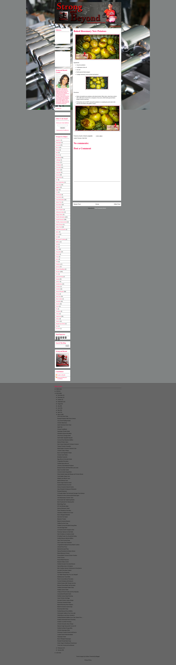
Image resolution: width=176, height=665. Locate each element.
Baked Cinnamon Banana (63, 521)
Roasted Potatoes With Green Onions (66, 418)
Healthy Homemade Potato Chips (65, 587)
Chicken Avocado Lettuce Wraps (65, 623)
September (60, 401)
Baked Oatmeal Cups (62, 480)
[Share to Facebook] (100, 136)
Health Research (60, 219)
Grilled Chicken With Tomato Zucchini (66, 583)
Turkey (57, 313)
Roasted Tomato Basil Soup (64, 641)
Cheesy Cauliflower (62, 429)
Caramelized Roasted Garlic (64, 593)
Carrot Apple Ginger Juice (63, 476)
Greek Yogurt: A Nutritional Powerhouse (67, 643)
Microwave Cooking (61, 239)
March (59, 414)
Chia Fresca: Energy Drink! (64, 435)
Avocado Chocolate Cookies (64, 570)
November (60, 397)
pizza (57, 259)
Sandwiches (59, 284)
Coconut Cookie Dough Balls (64, 472)
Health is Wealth (61, 375)
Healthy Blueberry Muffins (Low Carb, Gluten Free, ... (70, 617)
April (59, 412)
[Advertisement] (97, 191)
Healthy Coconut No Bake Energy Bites (67, 525)
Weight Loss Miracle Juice (63, 478)
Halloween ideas (60, 212)
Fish (57, 192)
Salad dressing (59, 276)
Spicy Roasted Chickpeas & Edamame (66, 489)
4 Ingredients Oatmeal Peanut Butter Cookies (68, 544)
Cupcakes (58, 172)
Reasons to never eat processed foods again (68, 495)
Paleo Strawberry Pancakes (64, 510)
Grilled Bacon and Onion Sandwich (66, 615)
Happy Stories (59, 214)
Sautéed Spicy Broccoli (63, 463)
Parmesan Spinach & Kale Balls (65, 531)
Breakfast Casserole (62, 457)
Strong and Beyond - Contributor (62, 378)
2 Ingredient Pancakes (62, 461)
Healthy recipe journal (61, 222)
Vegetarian (58, 316)
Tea (57, 308)
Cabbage (58, 160)
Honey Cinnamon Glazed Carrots (65, 487)
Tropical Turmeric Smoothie (64, 446)
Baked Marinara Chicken (63, 553)
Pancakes (58, 251)
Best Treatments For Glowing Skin (65, 502)
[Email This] (96, 136)
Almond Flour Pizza (62, 546)
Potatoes (58, 264)
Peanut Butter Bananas (63, 559)
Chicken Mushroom (62, 422)
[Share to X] (99, 136)
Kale (57, 237)
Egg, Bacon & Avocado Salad (64, 459)
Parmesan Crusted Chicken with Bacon (67, 632)
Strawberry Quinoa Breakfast (64, 433)
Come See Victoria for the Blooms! (65, 645)
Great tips (58, 207)
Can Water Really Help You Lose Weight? (67, 574)
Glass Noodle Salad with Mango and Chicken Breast (70, 474)
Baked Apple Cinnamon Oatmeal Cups (66, 448)
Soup (57, 306)
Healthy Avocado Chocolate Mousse (66, 564)
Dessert (58, 174)
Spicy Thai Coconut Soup (63, 540)
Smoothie (58, 301)
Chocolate (58, 167)
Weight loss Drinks (60, 323)
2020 (57, 389)
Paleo (57, 249)
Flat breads (58, 194)
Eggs (57, 189)
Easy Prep (58, 184)
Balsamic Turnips (61, 519)
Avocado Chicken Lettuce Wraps (65, 600)
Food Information (60, 199)
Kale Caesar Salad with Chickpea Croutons (68, 444)
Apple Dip (59, 427)
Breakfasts (58, 157)
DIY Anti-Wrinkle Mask (62, 506)
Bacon (57, 147)
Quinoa (57, 266)
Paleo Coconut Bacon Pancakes (65, 579)
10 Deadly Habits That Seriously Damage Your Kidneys (70, 493)
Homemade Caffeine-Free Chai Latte (66, 613)
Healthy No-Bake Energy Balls (64, 628)
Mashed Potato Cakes (62, 442)
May (59, 410)
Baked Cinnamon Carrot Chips (64, 606)
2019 (57, 391)
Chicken (58, 162)
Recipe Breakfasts (60, 269)
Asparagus (58, 142)
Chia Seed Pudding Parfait (63, 420)
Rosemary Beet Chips (62, 608)
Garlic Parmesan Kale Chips (64, 425)
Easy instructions (60, 182)
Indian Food (59, 227)
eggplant (58, 187)
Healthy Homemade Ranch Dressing (66, 619)
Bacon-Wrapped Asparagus (64, 638)
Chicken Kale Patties (62, 454)
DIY (57, 179)
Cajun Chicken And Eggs (63, 598)
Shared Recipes (60, 291)
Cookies (58, 169)
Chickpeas (58, 164)
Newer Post (77, 204)
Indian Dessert (59, 224)
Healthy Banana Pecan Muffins (65, 611)
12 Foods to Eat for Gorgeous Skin (65, 529)
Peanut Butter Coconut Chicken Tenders (67, 555)
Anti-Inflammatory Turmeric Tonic (65, 497)
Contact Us (58, 108)
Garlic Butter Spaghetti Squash (64, 437)
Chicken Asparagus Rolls (63, 630)
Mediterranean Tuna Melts (63, 576)
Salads (57, 279)
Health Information (60, 217)
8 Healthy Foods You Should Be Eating (67, 536)
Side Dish (84, 138)
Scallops (58, 286)
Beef (57, 152)
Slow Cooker (59, 299)
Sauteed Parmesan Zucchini (64, 484)
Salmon (58, 281)
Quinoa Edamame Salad (63, 508)
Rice (57, 274)
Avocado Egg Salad (62, 527)
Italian (57, 232)
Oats (57, 244)
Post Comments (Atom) (100, 208)
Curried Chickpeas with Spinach (65, 581)
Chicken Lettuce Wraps (63, 450)
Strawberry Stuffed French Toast (65, 512)
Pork (57, 261)
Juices (57, 234)
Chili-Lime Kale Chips (62, 416)
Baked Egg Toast (61, 504)
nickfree (87, 656)
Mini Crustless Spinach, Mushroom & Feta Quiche (69, 568)
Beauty (57, 150)
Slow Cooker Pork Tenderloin (64, 542)
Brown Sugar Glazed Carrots (64, 482)
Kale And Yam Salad (62, 516)
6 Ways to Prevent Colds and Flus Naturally (68, 591)
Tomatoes (58, 311)
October (60, 399)
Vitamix (57, 321)
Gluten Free (59, 202)
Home (97, 204)
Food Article (59, 197)
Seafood (58, 289)
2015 (57, 393)
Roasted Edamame (62, 491)
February (60, 648)
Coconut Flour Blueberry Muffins (65, 440)
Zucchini (58, 328)
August (59, 403)
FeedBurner (66, 130)
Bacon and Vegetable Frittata (64, 452)
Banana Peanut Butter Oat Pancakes (66, 585)
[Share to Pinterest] (101, 136)
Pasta (57, 256)
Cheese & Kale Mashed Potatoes (65, 465)
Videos (57, 318)
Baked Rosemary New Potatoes (65, 604)
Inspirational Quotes (61, 229)
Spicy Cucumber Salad (63, 469)
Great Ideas (58, 204)
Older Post (117, 204)
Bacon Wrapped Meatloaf (63, 514)
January (60, 650)
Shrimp (57, 294)
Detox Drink (59, 177)
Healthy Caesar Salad (62, 589)
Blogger (98, 656)
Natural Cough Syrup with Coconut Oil (66, 626)
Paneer (57, 254)
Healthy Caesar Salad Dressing (65, 596)
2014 (57, 652)
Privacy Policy (88, 660)
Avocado (58, 145)
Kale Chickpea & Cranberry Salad (65, 534)
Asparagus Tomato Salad (63, 431)
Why (57, 326)
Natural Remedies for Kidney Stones (66, 551)
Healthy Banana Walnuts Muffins (65, 538)
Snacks (57, 304)
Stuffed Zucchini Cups (62, 523)
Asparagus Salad (61, 636)
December (60, 395)
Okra (57, 246)
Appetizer (58, 140)
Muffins (57, 241)
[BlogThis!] (98, 136)
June (59, 408)
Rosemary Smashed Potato (64, 602)
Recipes (80, 138)
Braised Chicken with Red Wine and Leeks (67, 467)
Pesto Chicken (61, 557)
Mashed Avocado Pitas (63, 549)
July (59, 406)
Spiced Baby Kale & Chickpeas (65, 566)
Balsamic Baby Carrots (63, 561)
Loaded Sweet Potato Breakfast (65, 634)
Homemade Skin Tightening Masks (65, 499)
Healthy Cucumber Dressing (64, 621)
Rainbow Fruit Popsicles (63, 572)
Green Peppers (59, 209)
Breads (57, 155)
